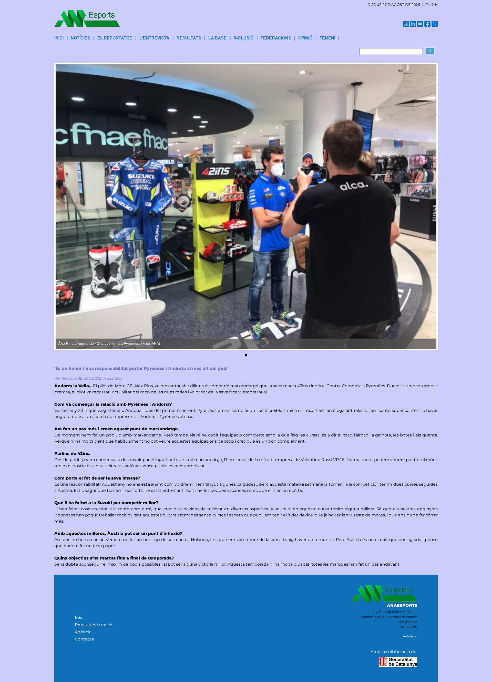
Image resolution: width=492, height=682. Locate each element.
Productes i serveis (94, 624)
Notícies (80, 38)
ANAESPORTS (402, 605)
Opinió (305, 38)
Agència (83, 631)
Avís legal (410, 636)
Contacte (84, 639)
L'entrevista (154, 38)
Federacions (276, 38)
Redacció (69, 378)
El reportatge (114, 38)
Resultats (189, 38)
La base (217, 38)
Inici (79, 617)
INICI (59, 38)
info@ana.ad (407, 622)
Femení (327, 38)
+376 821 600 (407, 627)
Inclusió (243, 38)
